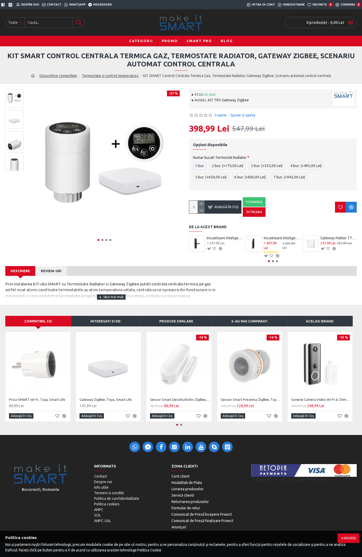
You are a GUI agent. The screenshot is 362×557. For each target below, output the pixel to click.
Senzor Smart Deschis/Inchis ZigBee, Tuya (180, 399)
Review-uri (51, 271)
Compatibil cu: (38, 321)
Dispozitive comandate (58, 76)
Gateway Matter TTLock (338, 238)
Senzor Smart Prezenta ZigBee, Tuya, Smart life (251, 399)
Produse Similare (176, 321)
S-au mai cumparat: (249, 321)
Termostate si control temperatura (110, 76)
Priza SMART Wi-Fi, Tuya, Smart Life (37, 399)
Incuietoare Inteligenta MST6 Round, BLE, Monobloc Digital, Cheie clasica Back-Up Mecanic (225, 238)
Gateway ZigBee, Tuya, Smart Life (106, 399)
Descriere (20, 271)
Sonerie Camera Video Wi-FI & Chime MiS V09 (321, 399)
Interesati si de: (105, 321)
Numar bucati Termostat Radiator (219, 157)
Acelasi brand (320, 321)
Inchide (350, 538)
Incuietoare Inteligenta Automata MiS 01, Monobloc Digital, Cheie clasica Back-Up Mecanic (282, 238)
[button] (98, 240)
